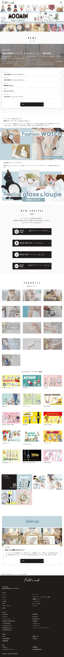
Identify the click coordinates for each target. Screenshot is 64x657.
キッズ (4, 597)
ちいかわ (5, 616)
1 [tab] (25, 29)
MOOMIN (35, 614)
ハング (4, 599)
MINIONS (35, 621)
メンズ (4, 594)
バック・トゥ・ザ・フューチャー (41, 627)
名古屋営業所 (6, 638)
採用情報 (35, 647)
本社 (4, 636)
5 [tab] (34, 29)
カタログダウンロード (8, 649)
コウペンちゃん (6, 618)
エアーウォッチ (6, 605)
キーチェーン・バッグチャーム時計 (41, 597)
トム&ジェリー (36, 625)
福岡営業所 (5, 640)
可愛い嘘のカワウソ (8, 627)
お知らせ (5, 647)
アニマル (35, 605)
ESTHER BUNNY (7, 630)
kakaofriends (36, 618)
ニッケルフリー (36, 601)
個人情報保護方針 (37, 649)
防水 (4, 603)
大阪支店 (35, 638)
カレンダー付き (36, 603)
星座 (4, 608)
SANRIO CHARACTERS (9, 621)
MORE (23, 104)
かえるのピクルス (7, 625)
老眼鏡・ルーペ (36, 599)
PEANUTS (5, 614)
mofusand (35, 616)
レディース (35, 594)
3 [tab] (29, 29)
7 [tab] (39, 29)
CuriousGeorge (6, 623)
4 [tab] (32, 29)
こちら (37, 222)
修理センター (36, 636)
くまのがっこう (36, 623)
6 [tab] (36, 29)
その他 (4, 601)
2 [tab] (27, 29)
